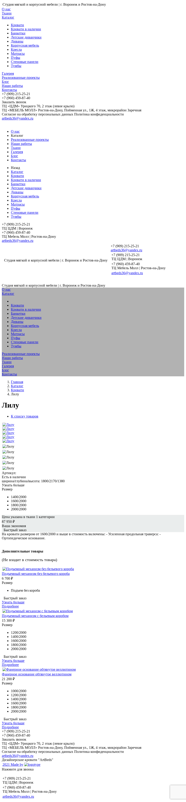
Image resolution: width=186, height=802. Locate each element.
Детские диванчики (26, 37)
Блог (5, 82)
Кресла (16, 49)
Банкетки (18, 33)
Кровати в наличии (26, 29)
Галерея (8, 73)
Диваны (17, 41)
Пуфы (15, 58)
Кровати (17, 25)
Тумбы (16, 66)
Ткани (7, 13)
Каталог (8, 17)
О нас (6, 9)
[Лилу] (8, 425)
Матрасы (18, 53)
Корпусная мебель (25, 45)
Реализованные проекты (21, 77)
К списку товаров (24, 416)
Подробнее (10, 606)
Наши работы (12, 86)
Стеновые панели (24, 62)
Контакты (9, 90)
